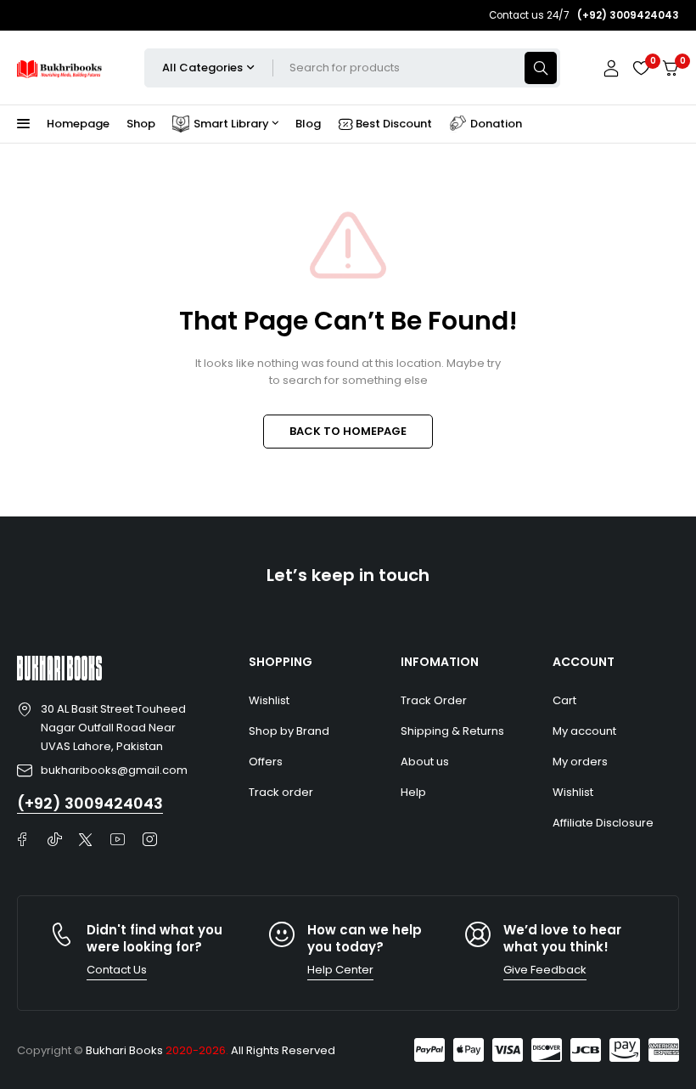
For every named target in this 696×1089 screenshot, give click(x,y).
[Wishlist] (640, 67)
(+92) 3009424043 (90, 803)
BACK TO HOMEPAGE (348, 431)
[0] (670, 68)
